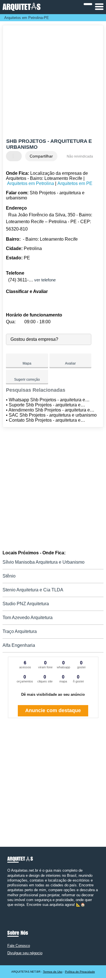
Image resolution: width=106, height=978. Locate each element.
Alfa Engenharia (19, 645)
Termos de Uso (52, 971)
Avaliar (70, 363)
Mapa (27, 363)
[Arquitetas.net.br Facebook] (8, 909)
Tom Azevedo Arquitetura (28, 617)
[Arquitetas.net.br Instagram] (13, 909)
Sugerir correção (27, 380)
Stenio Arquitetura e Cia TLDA (33, 589)
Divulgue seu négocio (24, 953)
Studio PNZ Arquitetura (26, 603)
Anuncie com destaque (53, 710)
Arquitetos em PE (74, 183)
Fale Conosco (18, 945)
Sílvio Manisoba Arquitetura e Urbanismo (44, 562)
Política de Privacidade (80, 971)
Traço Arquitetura (20, 631)
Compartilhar (41, 156)
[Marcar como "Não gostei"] (18, 156)
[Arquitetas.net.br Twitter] (11, 909)
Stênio (9, 576)
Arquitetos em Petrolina (30, 183)
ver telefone (45, 279)
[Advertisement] (53, 82)
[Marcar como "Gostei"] (11, 156)
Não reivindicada (80, 156)
